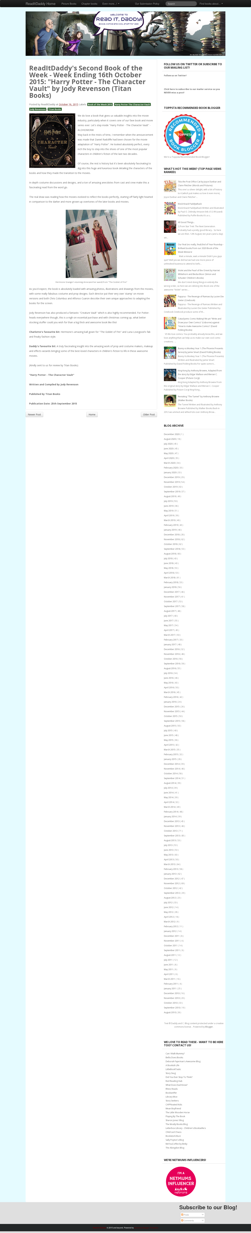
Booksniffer (171, 1092)
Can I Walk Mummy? (175, 1053)
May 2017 (169, 625)
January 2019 (170, 529)
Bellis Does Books (174, 1057)
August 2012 (170, 897)
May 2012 (169, 912)
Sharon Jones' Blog (175, 1120)
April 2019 (169, 515)
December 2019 (172, 477)
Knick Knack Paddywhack (190, 203)
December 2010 (172, 993)
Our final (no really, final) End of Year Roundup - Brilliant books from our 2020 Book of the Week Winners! (201, 248)
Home (92, 414)
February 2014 (171, 811)
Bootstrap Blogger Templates (146, 1227)
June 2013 (169, 850)
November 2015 (172, 711)
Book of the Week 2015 (100, 104)
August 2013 (170, 840)
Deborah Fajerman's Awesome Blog (183, 1061)
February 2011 (171, 983)
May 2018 (169, 568)
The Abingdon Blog (175, 1147)
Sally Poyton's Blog (175, 1139)
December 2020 (172, 434)
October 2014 (171, 773)
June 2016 (169, 677)
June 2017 (169, 620)
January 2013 (170, 873)
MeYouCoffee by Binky (176, 1143)
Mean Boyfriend (173, 1108)
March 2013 (170, 864)
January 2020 (170, 472)
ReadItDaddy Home (40, 3)
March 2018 (170, 577)
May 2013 (169, 854)
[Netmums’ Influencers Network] (181, 1181)
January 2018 (170, 587)
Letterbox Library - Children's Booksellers (186, 1128)
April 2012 (169, 916)
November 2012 (172, 883)
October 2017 (171, 601)
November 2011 (172, 940)
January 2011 (170, 988)
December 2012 (172, 878)
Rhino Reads (172, 1088)
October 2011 (171, 945)
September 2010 (172, 1007)
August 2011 (170, 955)
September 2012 (172, 893)
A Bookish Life (172, 1065)
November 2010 (172, 998)
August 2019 (170, 496)
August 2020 (170, 439)
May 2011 (169, 969)
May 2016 (169, 682)
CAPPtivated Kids (174, 1104)
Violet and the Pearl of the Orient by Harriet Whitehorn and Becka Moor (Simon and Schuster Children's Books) (199, 274)
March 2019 (170, 520)
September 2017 (172, 606)
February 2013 (171, 869)
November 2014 (172, 768)
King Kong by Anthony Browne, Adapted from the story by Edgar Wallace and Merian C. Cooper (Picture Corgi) (200, 374)
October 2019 (171, 486)
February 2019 (171, 525)
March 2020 (170, 462)
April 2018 (169, 572)
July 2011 (168, 959)
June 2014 (169, 792)
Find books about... (210, 3)
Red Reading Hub (174, 1081)
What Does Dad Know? (176, 1085)
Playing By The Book (175, 1116)
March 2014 (170, 807)
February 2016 (171, 697)
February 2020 (171, 467)
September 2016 (172, 663)
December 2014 (172, 763)
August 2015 (170, 725)
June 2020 (169, 448)
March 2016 (170, 692)
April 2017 (169, 630)
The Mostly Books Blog (177, 1124)
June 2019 (169, 505)
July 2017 (168, 615)
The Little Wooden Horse (178, 1112)
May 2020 (169, 453)
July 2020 (168, 443)
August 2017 (170, 611)
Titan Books (54, 109)
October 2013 (171, 830)
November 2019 (172, 482)
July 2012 (168, 902)
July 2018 (168, 558)
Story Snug (171, 1073)
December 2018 (172, 534)
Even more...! (110, 3)
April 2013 (169, 859)
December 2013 (172, 821)
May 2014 (169, 797)
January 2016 (170, 701)
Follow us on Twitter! (175, 75)
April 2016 (169, 687)
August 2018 (170, 553)
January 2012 (170, 931)
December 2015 (172, 706)
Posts (186, 1214)
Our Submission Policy (147, 3)
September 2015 (172, 720)
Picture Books (68, 3)
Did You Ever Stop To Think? (179, 1077)
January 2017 (170, 644)
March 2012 (170, 921)
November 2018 (172, 539)
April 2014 (169, 802)
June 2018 (169, 563)
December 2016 (172, 649)
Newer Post (34, 414)
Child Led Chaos (173, 1132)
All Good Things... (186, 222)
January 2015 (170, 759)
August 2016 (170, 668)
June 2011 (169, 964)
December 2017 (172, 591)
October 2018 (171, 544)
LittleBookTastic (173, 1069)
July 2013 (168, 845)
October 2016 (171, 658)
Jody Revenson (38, 109)
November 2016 (172, 654)
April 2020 (169, 458)
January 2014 (170, 816)
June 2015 (169, 735)
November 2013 (172, 826)
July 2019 (168, 501)
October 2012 (171, 888)
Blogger (209, 1026)
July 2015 (168, 730)
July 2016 (168, 673)
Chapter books (89, 3)
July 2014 (168, 787)
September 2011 (172, 950)
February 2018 (171, 582)
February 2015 (171, 754)
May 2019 (169, 510)
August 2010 (170, 1012)
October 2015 (171, 716)
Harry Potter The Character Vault (132, 104)
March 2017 (170, 634)
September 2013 (172, 835)
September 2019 (172, 491)
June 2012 (169, 907)
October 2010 (171, 1002)
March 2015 (170, 749)
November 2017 (172, 596)
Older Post (149, 414)
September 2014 (172, 778)
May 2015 (169, 740)
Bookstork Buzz (173, 1136)
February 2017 (171, 639)
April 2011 (169, 974)
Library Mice (171, 1096)
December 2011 (172, 936)
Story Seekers (172, 1100)
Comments (188, 1220)
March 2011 (170, 979)
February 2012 (171, 926)
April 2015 (169, 744)
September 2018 (172, 548)
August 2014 (170, 783)
